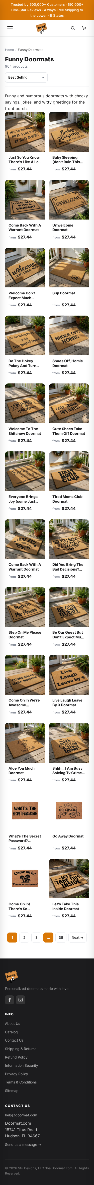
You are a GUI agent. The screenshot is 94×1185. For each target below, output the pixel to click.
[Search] (73, 28)
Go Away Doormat (68, 836)
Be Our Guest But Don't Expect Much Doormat (68, 637)
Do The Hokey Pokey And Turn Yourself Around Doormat (23, 368)
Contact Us (14, 1040)
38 (61, 937)
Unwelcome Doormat (62, 227)
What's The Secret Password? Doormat (25, 840)
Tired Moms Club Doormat (67, 498)
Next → (77, 937)
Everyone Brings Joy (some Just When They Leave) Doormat (25, 503)
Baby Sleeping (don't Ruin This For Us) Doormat (66, 162)
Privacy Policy (16, 1074)
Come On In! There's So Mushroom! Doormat (19, 911)
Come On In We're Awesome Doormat (24, 704)
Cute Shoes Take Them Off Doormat (68, 431)
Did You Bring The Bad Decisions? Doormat (67, 569)
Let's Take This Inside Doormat (65, 906)
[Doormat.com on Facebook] (9, 999)
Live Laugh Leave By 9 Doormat (67, 702)
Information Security (21, 1065)
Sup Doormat (63, 293)
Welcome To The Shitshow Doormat (25, 431)
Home (9, 50)
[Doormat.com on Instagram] (20, 999)
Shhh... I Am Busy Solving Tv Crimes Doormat (68, 773)
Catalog (11, 1032)
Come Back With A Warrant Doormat (25, 227)
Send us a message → (23, 1144)
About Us (12, 1023)
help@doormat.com (21, 1115)
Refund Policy (16, 1057)
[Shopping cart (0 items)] (84, 28)
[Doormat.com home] (41, 28)
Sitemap (12, 1090)
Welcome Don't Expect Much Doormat (22, 297)
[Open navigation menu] (10, 28)
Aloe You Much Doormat (22, 770)
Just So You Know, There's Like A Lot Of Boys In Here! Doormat (24, 164)
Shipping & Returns (20, 1049)
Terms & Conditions (21, 1082)
